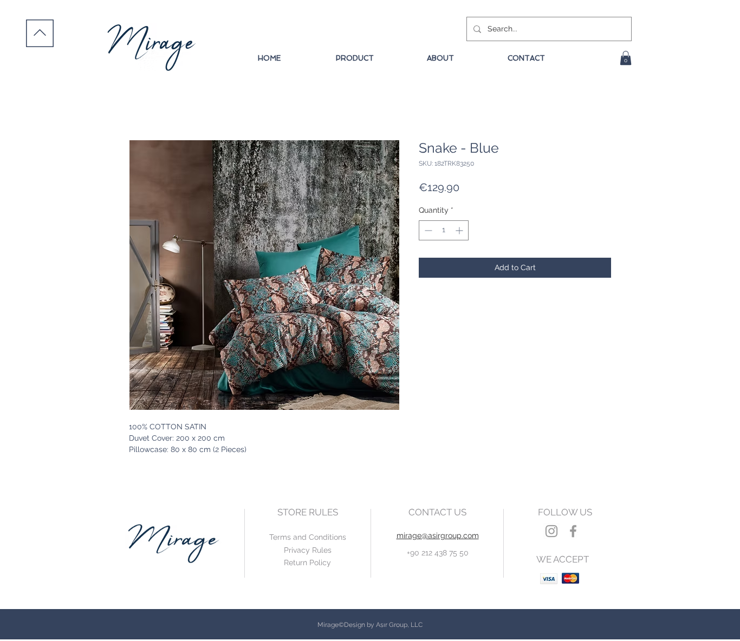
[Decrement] (427, 230)
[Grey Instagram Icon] (551, 531)
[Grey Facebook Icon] (573, 531)
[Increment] (460, 230)
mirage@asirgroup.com (438, 535)
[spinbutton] (443, 230)
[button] (626, 58)
